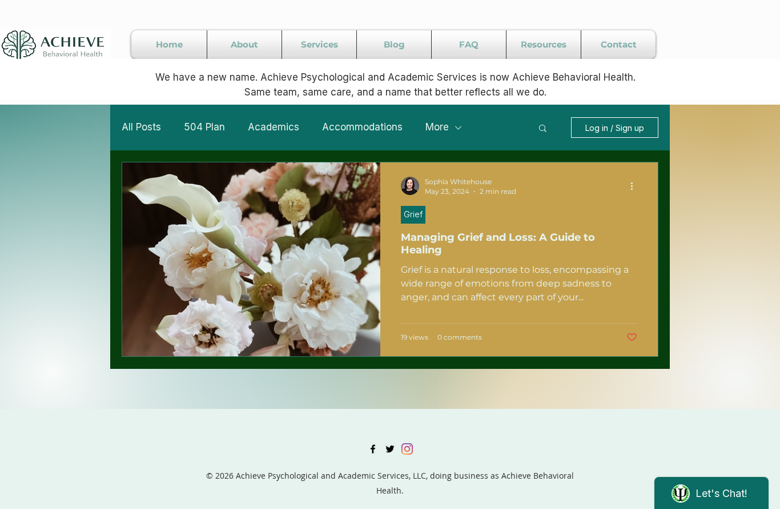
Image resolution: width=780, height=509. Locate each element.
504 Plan (204, 127)
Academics (273, 127)
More (437, 127)
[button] (542, 129)
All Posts (141, 127)
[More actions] (635, 186)
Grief (413, 214)
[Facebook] (373, 449)
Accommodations (362, 127)
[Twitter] (390, 449)
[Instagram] (407, 449)
